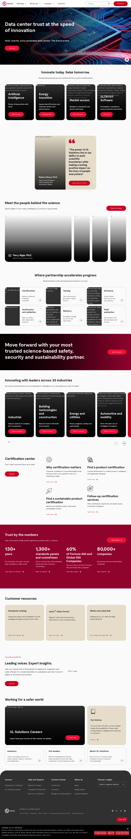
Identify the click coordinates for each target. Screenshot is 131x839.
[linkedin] (112, 811)
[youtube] (125, 811)
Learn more (46, 835)
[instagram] (121, 811)
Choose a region (105, 780)
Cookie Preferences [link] (78, 813)
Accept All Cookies (122, 833)
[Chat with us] (122, 819)
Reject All (111, 833)
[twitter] (116, 811)
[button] (21, 4)
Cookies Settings (100, 833)
